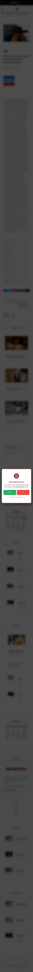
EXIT (23, 492)
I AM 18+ (10, 492)
